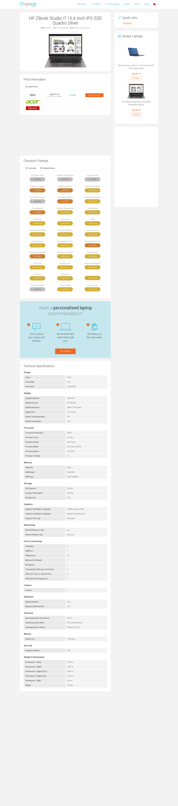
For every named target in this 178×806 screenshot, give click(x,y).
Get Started (65, 351)
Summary (32, 168)
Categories (81, 4)
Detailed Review (49, 168)
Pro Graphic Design (37, 197)
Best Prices (33, 87)
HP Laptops (127, 23)
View (94, 95)
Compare (136, 78)
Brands (127, 4)
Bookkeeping (37, 208)
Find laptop (96, 4)
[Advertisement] (65, 135)
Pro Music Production (92, 197)
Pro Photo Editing (37, 285)
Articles (137, 4)
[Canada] (154, 4)
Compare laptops (112, 4)
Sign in (147, 4)
